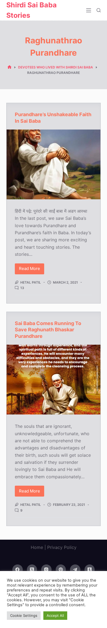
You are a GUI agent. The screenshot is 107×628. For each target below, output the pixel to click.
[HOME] (9, 67)
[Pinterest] (61, 569)
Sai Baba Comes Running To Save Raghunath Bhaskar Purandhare (48, 329)
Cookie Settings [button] (23, 615)
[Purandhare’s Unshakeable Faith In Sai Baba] (53, 164)
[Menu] (88, 10)
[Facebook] (17, 569)
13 (22, 288)
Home (37, 547)
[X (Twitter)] (32, 569)
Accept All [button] (55, 615)
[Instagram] (46, 569)
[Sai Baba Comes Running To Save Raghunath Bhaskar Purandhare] (53, 379)
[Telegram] (75, 569)
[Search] (99, 10)
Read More (31, 270)
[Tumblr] (90, 569)
